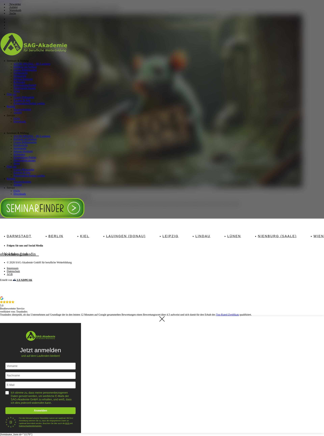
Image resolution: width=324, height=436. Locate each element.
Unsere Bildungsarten (25, 69)
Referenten (19, 82)
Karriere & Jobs (22, 100)
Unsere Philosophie (24, 97)
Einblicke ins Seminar (25, 66)
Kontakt (11, 106)
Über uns (12, 94)
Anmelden (40, 410)
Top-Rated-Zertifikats (227, 314)
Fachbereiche (21, 72)
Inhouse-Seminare (23, 79)
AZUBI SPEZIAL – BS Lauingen (32, 63)
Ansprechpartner (22, 109)
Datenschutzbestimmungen (30, 426)
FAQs (17, 118)
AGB (67, 423)
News (17, 91)
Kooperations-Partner (25, 85)
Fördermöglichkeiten (25, 88)
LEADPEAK (24, 280)
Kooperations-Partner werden (29, 103)
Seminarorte (20, 75)
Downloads (20, 121)
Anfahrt (18, 112)
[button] (162, 127)
